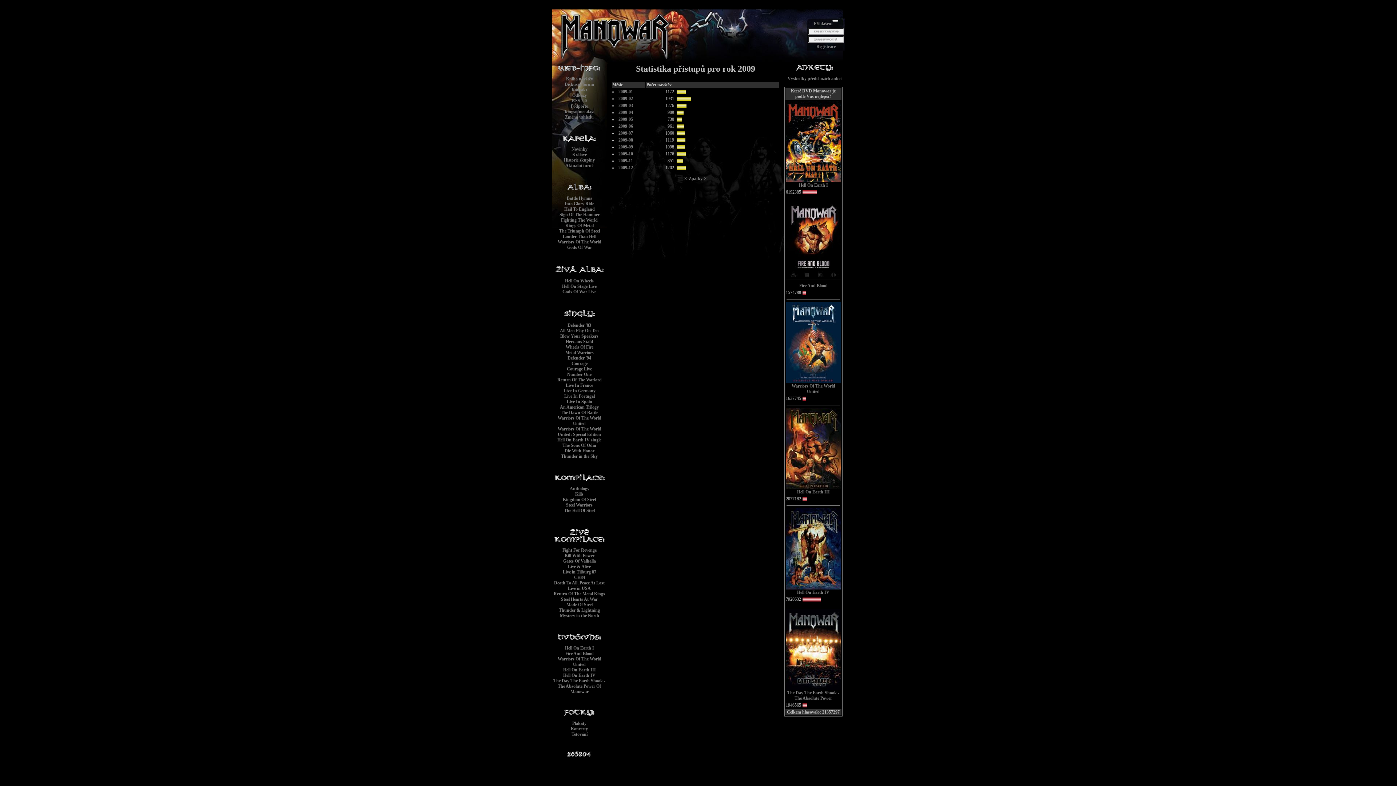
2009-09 (625, 147)
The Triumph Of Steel (579, 231)
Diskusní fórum (579, 84)
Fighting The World (579, 220)
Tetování (580, 734)
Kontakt (579, 89)
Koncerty (579, 728)
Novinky (580, 149)
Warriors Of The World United (579, 421)
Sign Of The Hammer (580, 214)
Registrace (826, 46)
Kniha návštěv (579, 79)
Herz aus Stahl (579, 341)
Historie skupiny (579, 160)
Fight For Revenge (579, 550)
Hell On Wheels (579, 280)
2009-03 (625, 105)
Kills (579, 494)
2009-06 (625, 126)
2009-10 (625, 153)
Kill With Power (579, 555)
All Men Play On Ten (579, 330)
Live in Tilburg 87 (579, 572)
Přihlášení (823, 23)
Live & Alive (579, 566)
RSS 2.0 (579, 100)
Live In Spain (579, 401)
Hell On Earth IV (579, 675)
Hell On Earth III (579, 669)
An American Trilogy (579, 407)
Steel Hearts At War (579, 599)
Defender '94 (579, 358)
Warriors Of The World (579, 242)
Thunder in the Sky (579, 456)
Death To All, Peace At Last (579, 582)
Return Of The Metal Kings (579, 593)
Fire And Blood (579, 653)
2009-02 (625, 98)
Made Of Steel (579, 604)
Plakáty (579, 723)
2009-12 (625, 167)
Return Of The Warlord (579, 379)
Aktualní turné (579, 165)
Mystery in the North (579, 615)
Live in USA (579, 588)
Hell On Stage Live (579, 286)
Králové (579, 154)
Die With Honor (579, 450)
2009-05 (625, 119)
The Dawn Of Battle (579, 412)
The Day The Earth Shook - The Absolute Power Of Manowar (579, 686)
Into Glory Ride (579, 203)
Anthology (579, 488)
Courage (580, 363)
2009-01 (625, 91)
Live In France (579, 385)
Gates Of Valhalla (579, 561)
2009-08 (625, 140)
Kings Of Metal (579, 225)
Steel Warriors (579, 505)
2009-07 (625, 133)
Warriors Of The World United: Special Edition (579, 431)
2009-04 (625, 112)
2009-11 (625, 160)
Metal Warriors (579, 352)
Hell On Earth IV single (579, 439)
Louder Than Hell (579, 236)
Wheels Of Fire (579, 347)
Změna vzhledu (579, 117)
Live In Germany (580, 390)
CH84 (579, 577)
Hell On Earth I (579, 648)
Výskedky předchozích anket (815, 78)
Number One (579, 374)
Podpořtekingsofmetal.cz (579, 109)
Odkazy (579, 95)
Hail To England (579, 209)
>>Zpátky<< (696, 178)
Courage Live (579, 369)
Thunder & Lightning (579, 610)
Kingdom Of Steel (579, 499)
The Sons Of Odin (579, 445)
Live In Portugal (579, 396)
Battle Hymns (579, 198)
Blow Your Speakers (579, 336)
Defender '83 (579, 325)
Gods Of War (579, 247)
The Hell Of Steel (579, 510)
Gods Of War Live (579, 291)
